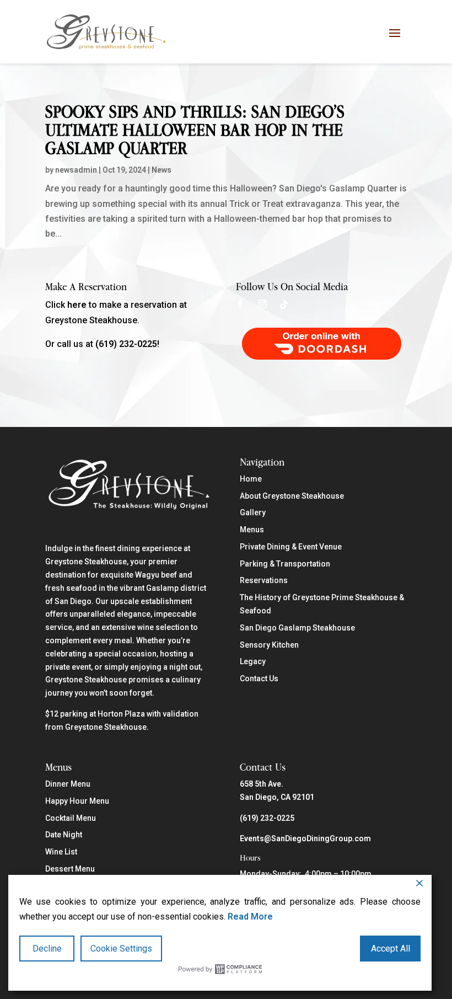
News (161, 169)
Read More (250, 916)
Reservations (264, 580)
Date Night (63, 834)
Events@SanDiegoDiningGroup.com (305, 838)
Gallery (253, 512)
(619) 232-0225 (267, 818)
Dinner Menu (67, 783)
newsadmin (76, 169)
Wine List (61, 851)
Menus (252, 529)
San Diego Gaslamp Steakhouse (297, 627)
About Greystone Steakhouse (292, 496)
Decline (47, 948)
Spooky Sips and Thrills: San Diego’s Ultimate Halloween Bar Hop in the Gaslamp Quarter (195, 129)
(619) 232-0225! (127, 344)
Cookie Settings (121, 948)
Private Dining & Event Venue (291, 546)
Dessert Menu (70, 868)
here (77, 305)
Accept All (390, 948)
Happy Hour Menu (77, 801)
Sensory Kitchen (269, 644)
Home (251, 478)
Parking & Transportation (285, 563)
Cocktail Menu (70, 818)
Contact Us (259, 678)
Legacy (253, 661)
